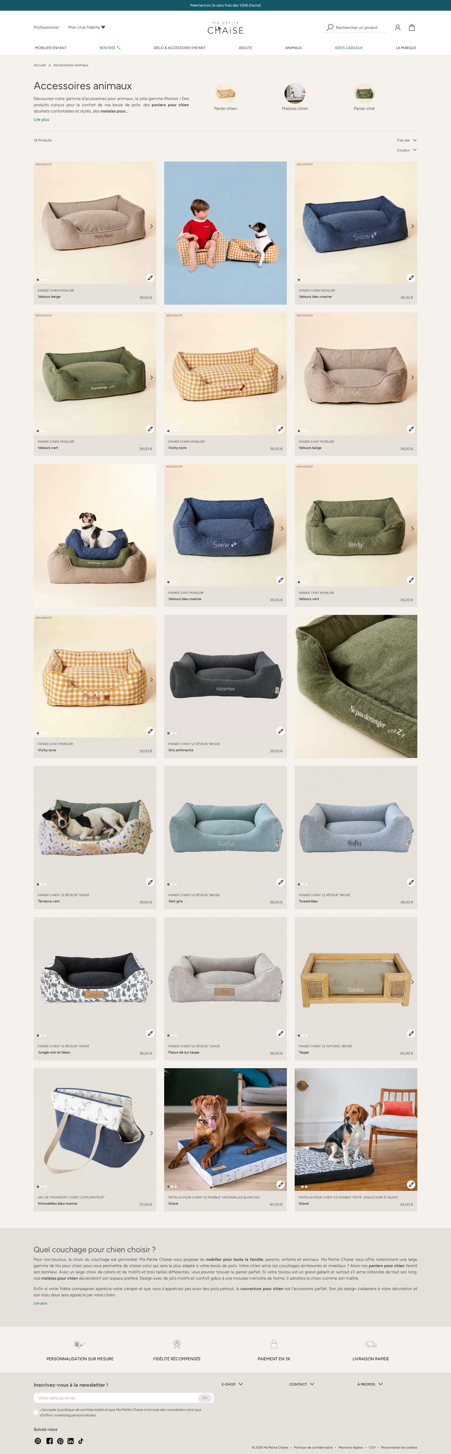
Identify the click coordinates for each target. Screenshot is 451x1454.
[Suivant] (151, 226)
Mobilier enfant (51, 48)
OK (204, 1398)
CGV (372, 1447)
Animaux (293, 48)
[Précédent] (38, 226)
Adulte (245, 48)
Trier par (403, 140)
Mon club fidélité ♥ (86, 27)
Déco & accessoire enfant (180, 48)
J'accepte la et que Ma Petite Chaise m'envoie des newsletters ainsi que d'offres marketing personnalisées (120, 1412)
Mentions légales (351, 1447)
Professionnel (46, 27)
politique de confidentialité (82, 1410)
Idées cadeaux (349, 48)
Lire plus (41, 119)
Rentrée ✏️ (110, 48)
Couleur (403, 150)
